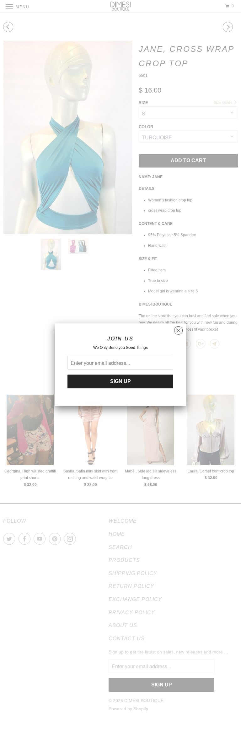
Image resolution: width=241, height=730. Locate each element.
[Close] (178, 328)
